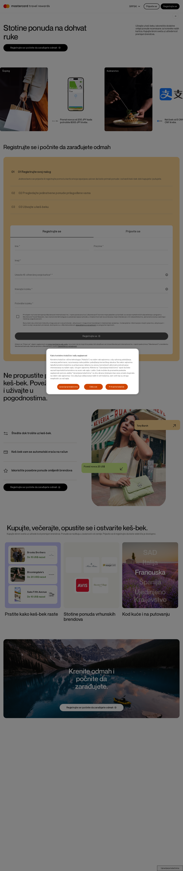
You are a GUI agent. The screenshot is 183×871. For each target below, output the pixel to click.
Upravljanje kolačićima (68, 387)
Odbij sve (93, 387)
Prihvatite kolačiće (116, 387)
